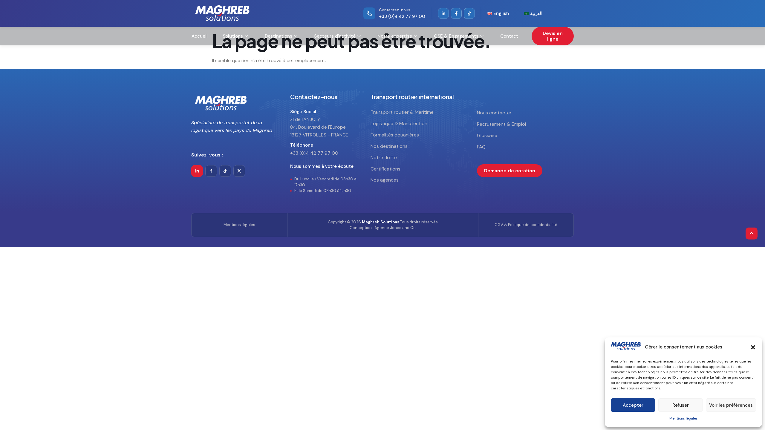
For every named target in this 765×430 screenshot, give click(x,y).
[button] (753, 347)
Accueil (200, 36)
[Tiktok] (225, 171)
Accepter (633, 405)
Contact (509, 36)
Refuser (680, 405)
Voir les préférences (731, 405)
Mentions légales (683, 418)
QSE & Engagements (456, 36)
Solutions (233, 36)
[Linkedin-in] (443, 13)
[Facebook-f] (211, 171)
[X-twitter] (239, 171)
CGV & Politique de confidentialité (526, 224)
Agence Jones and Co (395, 227)
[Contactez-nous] (369, 13)
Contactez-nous (394, 10)
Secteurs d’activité (335, 36)
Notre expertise (394, 36)
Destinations (278, 36)
